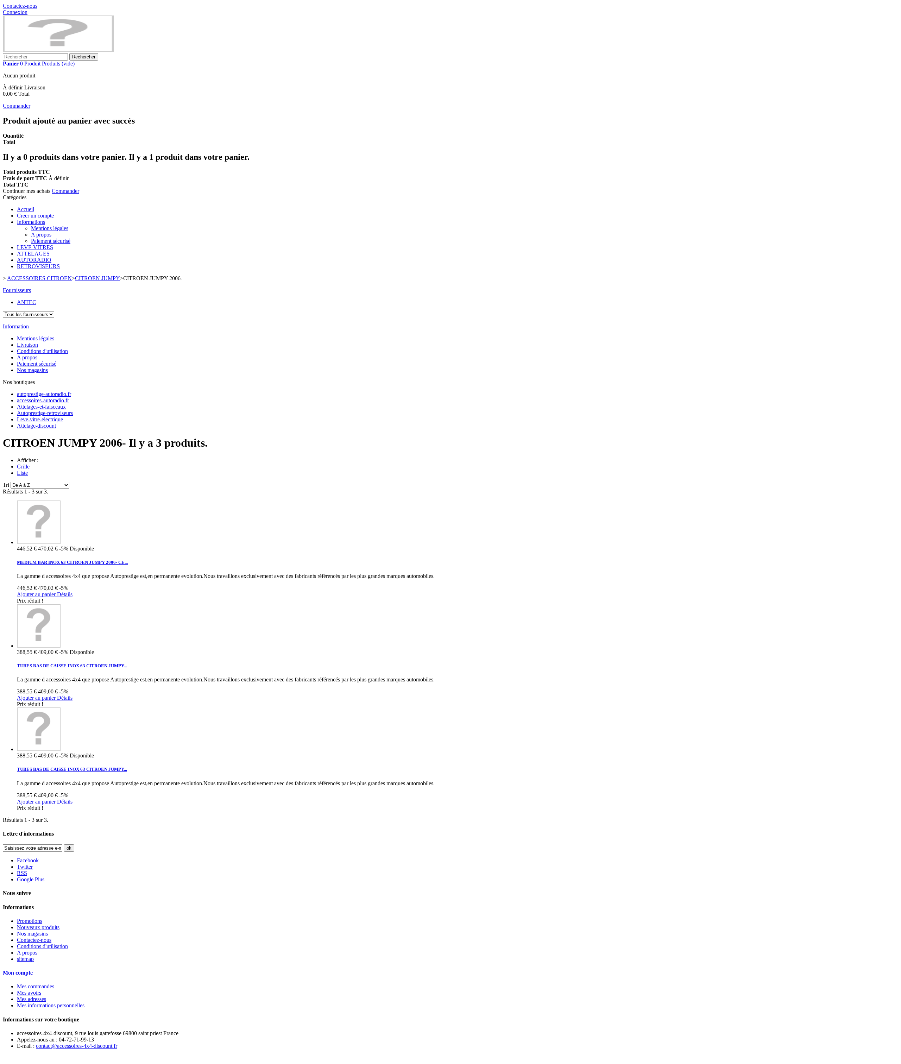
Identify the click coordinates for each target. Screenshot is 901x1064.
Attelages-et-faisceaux (41, 407)
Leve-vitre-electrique (40, 419)
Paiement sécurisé (50, 241)
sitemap (25, 959)
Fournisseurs (17, 290)
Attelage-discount (36, 426)
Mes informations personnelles (50, 1005)
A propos (41, 235)
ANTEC (26, 302)
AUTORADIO (34, 260)
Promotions (29, 921)
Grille (23, 467)
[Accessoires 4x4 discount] (58, 50)
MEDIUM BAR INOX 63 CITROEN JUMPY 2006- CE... (72, 562)
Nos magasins (32, 370)
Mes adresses (31, 999)
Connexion (15, 12)
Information (16, 326)
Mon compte (18, 973)
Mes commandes (35, 986)
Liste (22, 473)
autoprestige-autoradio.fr (44, 394)
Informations (31, 222)
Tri (6, 485)
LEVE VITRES (35, 247)
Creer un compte (35, 216)
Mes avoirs (29, 993)
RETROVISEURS (38, 266)
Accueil (25, 209)
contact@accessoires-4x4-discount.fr (76, 1046)
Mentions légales (49, 228)
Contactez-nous (20, 6)
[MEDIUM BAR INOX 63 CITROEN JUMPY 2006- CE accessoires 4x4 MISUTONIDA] (39, 542)
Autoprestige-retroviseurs (45, 413)
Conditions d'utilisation (42, 351)
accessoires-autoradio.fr (43, 400)
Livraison (27, 345)
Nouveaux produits (38, 927)
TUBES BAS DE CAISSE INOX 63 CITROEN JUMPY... (72, 665)
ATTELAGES (33, 254)
